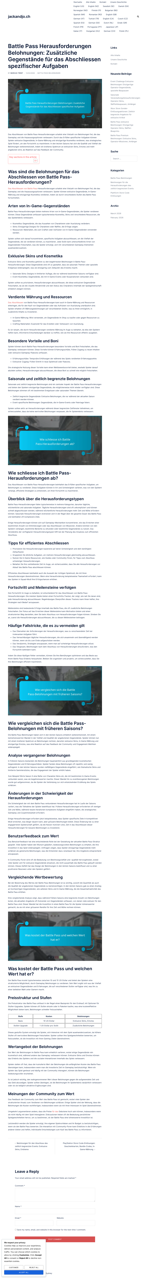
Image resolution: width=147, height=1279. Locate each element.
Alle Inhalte (91, 2)
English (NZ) (93, 6)
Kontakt (103, 2)
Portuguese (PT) (95, 27)
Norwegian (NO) (81, 10)
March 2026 (116, 213)
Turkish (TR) (94, 18)
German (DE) (94, 23)
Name (18, 1206)
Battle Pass (32, 188)
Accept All (24, 1272)
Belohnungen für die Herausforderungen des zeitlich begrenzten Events (122, 185)
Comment (20, 1186)
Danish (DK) (123, 6)
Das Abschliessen (15, 302)
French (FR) (78, 27)
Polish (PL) (124, 31)
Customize (13, 1267)
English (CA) (108, 18)
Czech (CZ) (123, 18)
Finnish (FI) (96, 10)
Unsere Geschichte (118, 2)
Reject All (34, 1267)
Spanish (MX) (79, 14)
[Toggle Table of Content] (34, 161)
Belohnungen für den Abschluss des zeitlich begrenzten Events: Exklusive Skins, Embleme (31, 1146)
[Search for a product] (138, 16)
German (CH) (109, 31)
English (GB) (111, 14)
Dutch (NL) (108, 23)
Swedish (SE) (108, 6)
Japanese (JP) (112, 27)
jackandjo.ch (19, 16)
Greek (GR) (122, 23)
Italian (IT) (78, 31)
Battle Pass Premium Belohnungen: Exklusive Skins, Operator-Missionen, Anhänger (124, 138)
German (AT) (79, 18)
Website (60, 1218)
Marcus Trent (17, 73)
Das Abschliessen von (17, 188)
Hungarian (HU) (93, 31)
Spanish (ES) (79, 23)
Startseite (78, 2)
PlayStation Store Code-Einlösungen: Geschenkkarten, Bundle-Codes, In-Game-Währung (79, 1146)
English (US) (79, 6)
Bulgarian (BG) (111, 10)
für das (55, 1111)
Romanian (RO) (95, 14)
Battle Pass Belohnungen (49, 73)
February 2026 (117, 217)
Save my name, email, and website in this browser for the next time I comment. (51, 1230)
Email (18, 1218)
